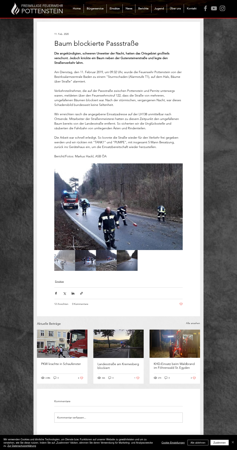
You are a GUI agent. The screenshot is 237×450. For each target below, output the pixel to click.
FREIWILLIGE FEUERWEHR (42, 6)
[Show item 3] (106, 260)
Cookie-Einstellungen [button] (173, 442)
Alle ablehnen (198, 442)
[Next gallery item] (179, 206)
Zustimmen (219, 442)
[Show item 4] (127, 260)
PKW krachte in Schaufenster (61, 364)
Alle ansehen (193, 323)
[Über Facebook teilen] (56, 293)
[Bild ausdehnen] (118, 206)
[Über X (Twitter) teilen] (64, 293)
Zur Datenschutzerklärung (21, 445)
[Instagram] (222, 8)
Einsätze (59, 281)
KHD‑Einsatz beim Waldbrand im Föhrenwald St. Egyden (174, 366)
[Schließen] (233, 442)
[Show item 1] (64, 260)
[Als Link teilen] (81, 293)
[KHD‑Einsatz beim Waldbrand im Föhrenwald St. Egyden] (175, 344)
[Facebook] (205, 8)
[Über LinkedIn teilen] (73, 293)
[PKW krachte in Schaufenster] (62, 344)
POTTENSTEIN (42, 11)
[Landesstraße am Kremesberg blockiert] (118, 344)
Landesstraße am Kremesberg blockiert (118, 366)
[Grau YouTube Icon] (214, 8)
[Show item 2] (85, 260)
